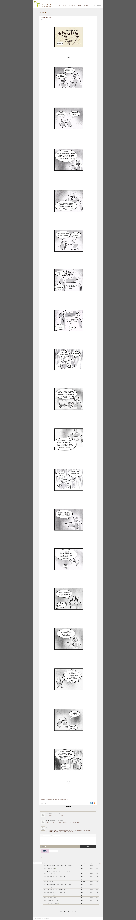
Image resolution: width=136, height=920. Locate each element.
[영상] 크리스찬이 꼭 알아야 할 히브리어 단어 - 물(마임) (59, 871)
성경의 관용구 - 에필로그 (53, 903)
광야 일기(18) (50, 887)
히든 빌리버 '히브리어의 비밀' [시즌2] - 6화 (56, 889)
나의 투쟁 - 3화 (50, 895)
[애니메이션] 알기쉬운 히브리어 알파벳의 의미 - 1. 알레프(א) (60, 884)
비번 (52, 835)
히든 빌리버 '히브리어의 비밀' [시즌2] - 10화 (56, 876)
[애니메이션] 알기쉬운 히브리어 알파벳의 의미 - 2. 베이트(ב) (60, 865)
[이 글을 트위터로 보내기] (91, 802)
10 (72, 911)
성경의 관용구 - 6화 (51, 879)
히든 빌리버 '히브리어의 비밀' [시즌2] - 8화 (56, 892)
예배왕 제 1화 (50, 881)
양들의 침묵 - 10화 (51, 868)
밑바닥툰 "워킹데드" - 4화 (53, 900)
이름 (42, 835)
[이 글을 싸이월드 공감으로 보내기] (94, 803)
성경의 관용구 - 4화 (51, 873)
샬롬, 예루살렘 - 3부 (51, 897)
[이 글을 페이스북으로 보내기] (92, 802)
